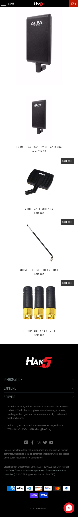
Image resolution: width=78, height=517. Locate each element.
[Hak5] (39, 3)
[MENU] (1, 3)
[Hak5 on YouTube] (51, 443)
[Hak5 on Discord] (26, 443)
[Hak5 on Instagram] (39, 443)
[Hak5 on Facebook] (32, 443)
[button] (68, 507)
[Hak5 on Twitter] (45, 443)
